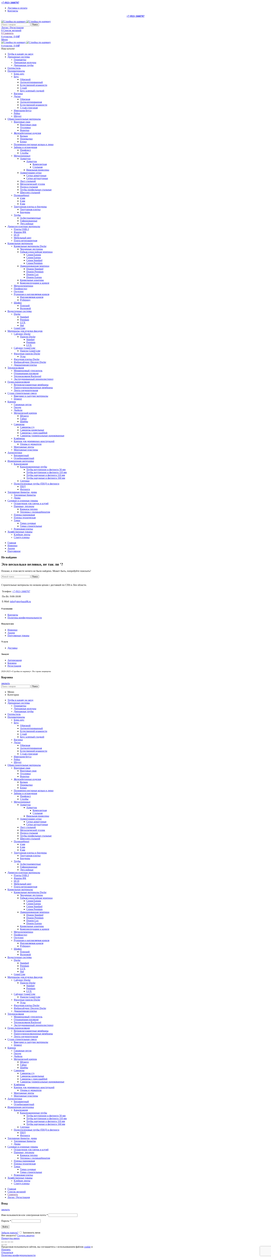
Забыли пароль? (9, 1232)
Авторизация (15, 660)
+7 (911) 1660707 (10, 2)
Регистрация (14, 665)
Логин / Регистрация (19, 1197)
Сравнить (13, 1194)
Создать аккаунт (26, 1235)
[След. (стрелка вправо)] (5, 1244)
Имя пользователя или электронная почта (24, 1215)
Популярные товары (18, 635)
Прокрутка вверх (10, 1238)
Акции (11, 632)
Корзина (12, 663)
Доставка (12, 648)
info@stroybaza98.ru (20, 601)
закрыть (5, 683)
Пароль (6, 1221)
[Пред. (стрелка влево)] (2, 1244)
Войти (5, 1227)
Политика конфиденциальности (25, 617)
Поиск (35, 24)
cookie (87, 1246)
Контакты (13, 614)
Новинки (12, 630)
